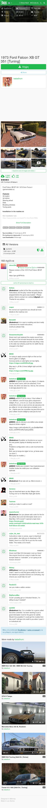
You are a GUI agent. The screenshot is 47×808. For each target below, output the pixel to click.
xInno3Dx (12, 265)
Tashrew (12, 501)
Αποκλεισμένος (22, 265)
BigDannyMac (14, 595)
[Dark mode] (40, 3)
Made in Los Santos (8, 801)
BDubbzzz (13, 550)
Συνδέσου (22, 630)
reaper (11, 307)
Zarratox (12, 489)
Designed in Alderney (8, 799)
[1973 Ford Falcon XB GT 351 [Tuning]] (23, 134)
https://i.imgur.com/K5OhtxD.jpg (21, 363)
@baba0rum (13, 290)
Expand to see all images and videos (23, 171)
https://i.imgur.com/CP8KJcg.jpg (21, 371)
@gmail (37, 297)
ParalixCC (12, 585)
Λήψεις (7, 177)
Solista (11, 288)
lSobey (11, 567)
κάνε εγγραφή (34, 630)
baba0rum (18, 78)
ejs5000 (12, 608)
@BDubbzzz (13, 570)
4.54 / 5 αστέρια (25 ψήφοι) (9, 182)
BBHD (11, 354)
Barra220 (12, 320)
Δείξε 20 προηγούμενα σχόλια (24, 283)
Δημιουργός (21, 379)
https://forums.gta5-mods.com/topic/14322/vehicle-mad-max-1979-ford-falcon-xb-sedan (26, 523)
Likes (17, 177)
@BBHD (12, 381)
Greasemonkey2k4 (16, 335)
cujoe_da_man (14, 533)
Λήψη (25, 67)
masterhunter (14, 512)
